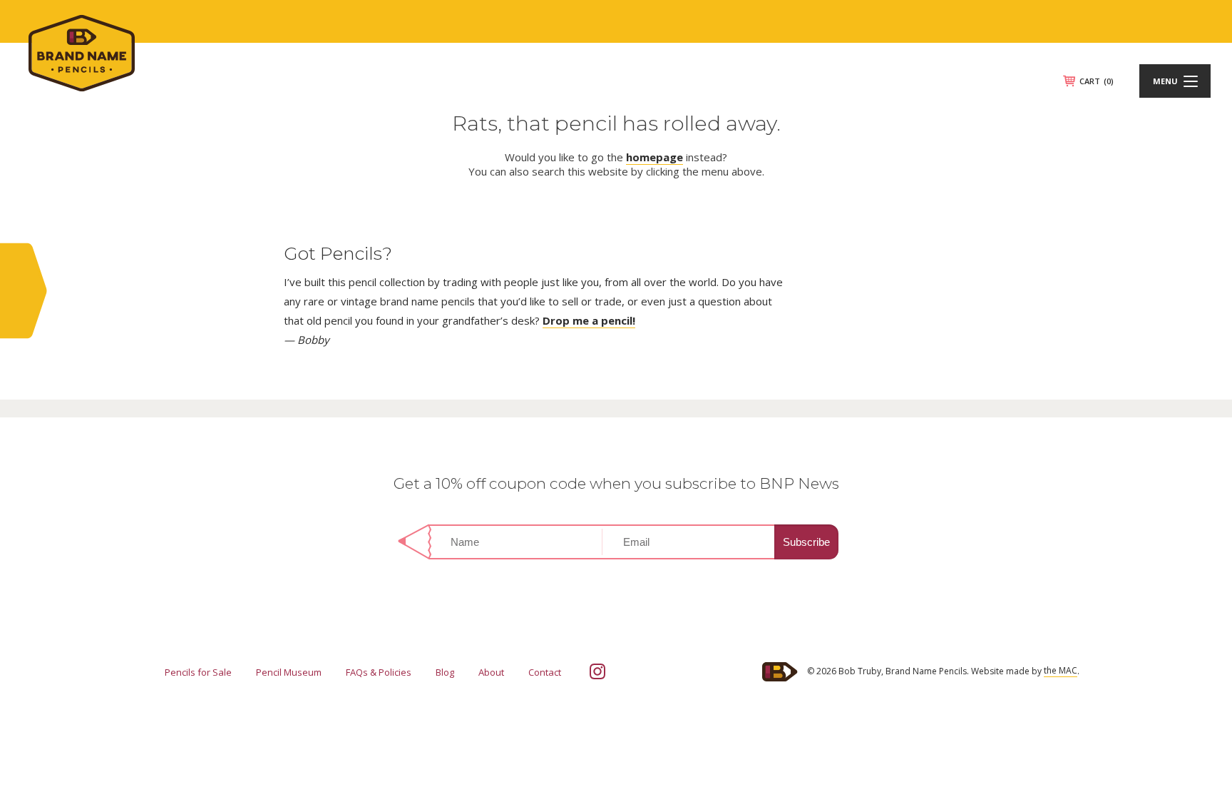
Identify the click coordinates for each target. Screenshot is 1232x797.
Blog (445, 672)
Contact (544, 672)
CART (1096, 81)
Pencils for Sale (198, 672)
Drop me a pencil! (589, 320)
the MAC (1060, 670)
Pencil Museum (289, 672)
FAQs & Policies (378, 672)
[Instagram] (597, 671)
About (491, 672)
